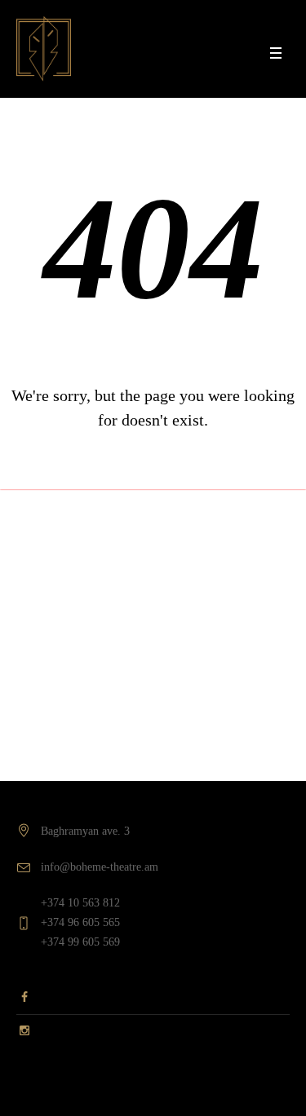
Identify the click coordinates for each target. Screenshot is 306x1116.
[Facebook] (24, 1001)
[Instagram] (24, 1028)
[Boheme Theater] (43, 49)
